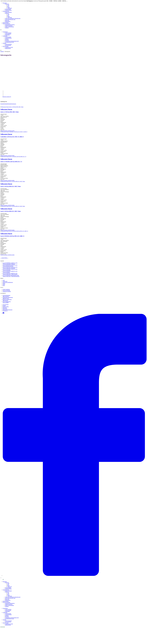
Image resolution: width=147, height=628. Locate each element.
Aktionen (4, 43)
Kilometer (9, 103)
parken (13, 130)
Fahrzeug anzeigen (3, 130)
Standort (4, 64)
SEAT (4, 284)
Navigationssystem (7, 93)
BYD (4, 285)
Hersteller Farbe (5, 80)
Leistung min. (4, 72)
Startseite (2, 51)
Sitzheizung (6, 94)
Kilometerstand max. (6, 84)
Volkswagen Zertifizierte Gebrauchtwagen (12, 18)
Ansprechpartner (8, 33)
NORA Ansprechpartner (9, 26)
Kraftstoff (4, 70)
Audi (8, 4)
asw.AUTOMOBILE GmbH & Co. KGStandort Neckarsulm (10, 270)
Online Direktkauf (8, 12)
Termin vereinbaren (6, 289)
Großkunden (5, 35)
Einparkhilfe (6, 92)
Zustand (3, 66)
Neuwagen (5, 2)
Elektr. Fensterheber (7, 91)
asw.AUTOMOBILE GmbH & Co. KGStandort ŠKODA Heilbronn (10, 265)
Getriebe (4, 68)
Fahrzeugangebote (8, 44)
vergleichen (10, 130)
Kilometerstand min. (6, 82)
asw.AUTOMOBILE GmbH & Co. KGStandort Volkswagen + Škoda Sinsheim (10, 274)
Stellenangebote (8, 48)
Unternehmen (5, 31)
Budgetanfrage (7, 21)
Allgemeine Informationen (10, 24)
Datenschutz (5, 308)
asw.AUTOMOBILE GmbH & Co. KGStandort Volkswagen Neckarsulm (10, 268)
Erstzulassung (13, 103)
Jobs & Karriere (5, 46)
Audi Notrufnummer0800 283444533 (6, 296)
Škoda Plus (7, 20)
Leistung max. (5, 74)
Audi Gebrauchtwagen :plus (10, 19)
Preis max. (4, 78)
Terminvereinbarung (8, 25)
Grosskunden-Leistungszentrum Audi (12, 41)
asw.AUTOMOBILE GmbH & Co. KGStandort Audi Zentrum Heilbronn (10, 263)
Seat (8, 6)
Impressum (5, 307)
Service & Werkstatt (6, 23)
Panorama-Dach (7, 95)
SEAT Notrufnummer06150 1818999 (7, 302)
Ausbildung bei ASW (9, 47)
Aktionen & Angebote (7, 291)
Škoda (8, 7)
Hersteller (4, 59)
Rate (6, 103)
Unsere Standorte (8, 32)
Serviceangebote (8, 45)
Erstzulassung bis (5, 88)
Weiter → (6, 257)
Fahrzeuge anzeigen (6, 96)
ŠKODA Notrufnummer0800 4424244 (7, 300)
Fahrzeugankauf (6, 22)
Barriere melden (6, 306)
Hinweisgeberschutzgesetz (7, 309)
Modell (3, 61)
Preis (5, 103)
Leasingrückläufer (8, 10)
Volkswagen (9, 8)
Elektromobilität (8, 9)
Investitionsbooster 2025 (9, 42)
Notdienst (7, 27)
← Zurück (2, 257)
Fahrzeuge (7, 3)
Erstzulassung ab (5, 86)
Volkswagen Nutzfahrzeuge (8, 282)
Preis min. (4, 76)
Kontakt (4, 305)
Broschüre (7, 40)
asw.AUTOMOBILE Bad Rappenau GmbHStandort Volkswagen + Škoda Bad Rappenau (11, 276)
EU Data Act (5, 310)
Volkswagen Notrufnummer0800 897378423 (8, 298)
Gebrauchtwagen (6, 11)
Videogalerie (7, 34)
